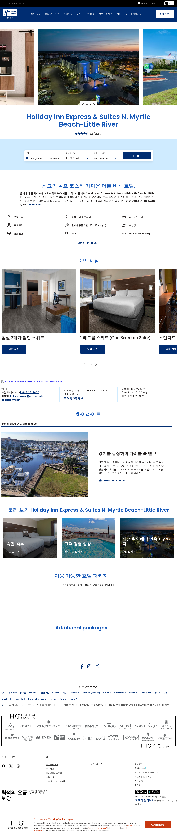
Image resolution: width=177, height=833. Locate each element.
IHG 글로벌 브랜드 (54, 773)
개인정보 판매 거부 (143, 776)
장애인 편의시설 (133, 14)
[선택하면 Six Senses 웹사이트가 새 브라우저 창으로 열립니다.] (10, 726)
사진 (119, 14)
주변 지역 (90, 14)
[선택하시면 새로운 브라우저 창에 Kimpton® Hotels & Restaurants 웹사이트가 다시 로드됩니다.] (92, 726)
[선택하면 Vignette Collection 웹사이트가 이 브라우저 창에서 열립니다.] (74, 726)
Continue (157, 824)
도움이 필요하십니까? (55, 781)
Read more (35, 204)
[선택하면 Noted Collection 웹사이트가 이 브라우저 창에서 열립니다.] (125, 726)
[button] (169, 3)
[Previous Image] (83, 105)
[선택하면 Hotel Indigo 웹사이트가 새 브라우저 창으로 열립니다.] (109, 726)
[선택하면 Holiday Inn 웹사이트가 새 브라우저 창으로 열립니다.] (74, 737)
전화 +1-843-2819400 (111, 480)
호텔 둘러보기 (96, 764)
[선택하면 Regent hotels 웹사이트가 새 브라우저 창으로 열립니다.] (26, 726)
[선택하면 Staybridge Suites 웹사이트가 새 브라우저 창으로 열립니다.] (131, 737)
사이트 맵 (139, 781)
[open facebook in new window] (80, 666)
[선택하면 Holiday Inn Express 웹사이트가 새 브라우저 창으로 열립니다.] (59, 737)
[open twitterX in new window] (95, 666)
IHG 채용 (50, 769)
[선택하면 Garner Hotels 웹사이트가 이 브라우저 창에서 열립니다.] (88, 737)
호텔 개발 (50, 777)
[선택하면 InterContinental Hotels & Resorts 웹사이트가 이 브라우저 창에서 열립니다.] (49, 726)
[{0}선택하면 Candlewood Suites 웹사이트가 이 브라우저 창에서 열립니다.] (164, 737)
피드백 (138, 785)
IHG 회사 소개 (52, 764)
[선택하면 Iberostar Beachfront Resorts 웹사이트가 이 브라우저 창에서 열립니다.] (12, 737)
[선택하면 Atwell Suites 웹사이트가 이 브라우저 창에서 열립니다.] (114, 737)
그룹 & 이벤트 (106, 14)
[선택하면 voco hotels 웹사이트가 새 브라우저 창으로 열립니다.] (140, 726)
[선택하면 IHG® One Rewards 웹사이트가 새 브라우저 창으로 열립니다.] (155, 746)
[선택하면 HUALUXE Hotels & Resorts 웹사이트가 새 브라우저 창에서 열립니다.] (166, 726)
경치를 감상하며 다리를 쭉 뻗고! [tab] (19, 424)
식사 (78, 14)
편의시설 (67, 14)
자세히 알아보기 (144, 800)
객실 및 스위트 (52, 14)
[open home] (4, 705)
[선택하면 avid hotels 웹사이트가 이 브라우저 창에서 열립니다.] (100, 737)
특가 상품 (36, 14)
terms (129, 825)
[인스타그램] (18, 766)
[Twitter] (11, 766)
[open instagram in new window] (87, 666)
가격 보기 (136, 155)
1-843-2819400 (29, 392)
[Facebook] (4, 766)
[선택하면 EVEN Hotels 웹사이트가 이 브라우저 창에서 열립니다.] (43, 737)
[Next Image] (93, 105)
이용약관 (139, 764)
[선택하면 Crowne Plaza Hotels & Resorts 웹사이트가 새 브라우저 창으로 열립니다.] (27, 737)
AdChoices (140, 768)
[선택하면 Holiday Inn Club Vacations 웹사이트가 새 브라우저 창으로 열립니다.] (148, 737)
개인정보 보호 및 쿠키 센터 (146, 772)
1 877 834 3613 (36, 793)
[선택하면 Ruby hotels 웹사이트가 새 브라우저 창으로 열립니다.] (152, 726)
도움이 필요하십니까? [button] (16, 3)
